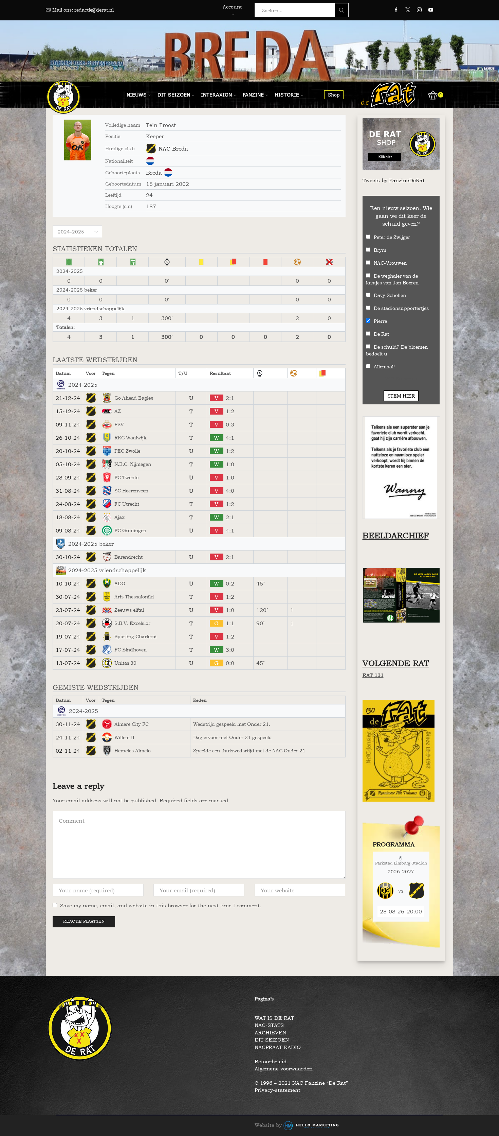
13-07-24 (68, 663)
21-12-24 (68, 398)
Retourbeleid (271, 1061)
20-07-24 (68, 623)
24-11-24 (68, 737)
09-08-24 (68, 530)
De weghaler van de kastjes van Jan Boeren (392, 279)
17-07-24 (68, 649)
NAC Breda (173, 148)
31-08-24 (68, 490)
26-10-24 (68, 437)
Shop (334, 94)
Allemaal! (384, 366)
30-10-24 (68, 557)
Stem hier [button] (401, 395)
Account (232, 6)
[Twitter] (407, 10)
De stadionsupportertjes (401, 308)
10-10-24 (68, 583)
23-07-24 (68, 610)
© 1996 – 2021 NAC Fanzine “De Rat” (301, 1083)
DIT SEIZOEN (272, 1039)
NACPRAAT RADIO (278, 1047)
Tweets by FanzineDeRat (394, 180)
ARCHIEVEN (270, 1032)
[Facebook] (396, 10)
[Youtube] (430, 10)
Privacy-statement (277, 1090)
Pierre (380, 321)
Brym (380, 250)
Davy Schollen (390, 295)
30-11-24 (68, 724)
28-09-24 (68, 477)
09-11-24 (68, 424)
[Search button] (341, 10)
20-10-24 (68, 451)
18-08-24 (68, 517)
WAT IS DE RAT (274, 1018)
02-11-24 (68, 750)
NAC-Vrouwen (390, 263)
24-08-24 (68, 504)
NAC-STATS (269, 1025)
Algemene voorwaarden (284, 1068)
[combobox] (296, 10)
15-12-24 (68, 411)
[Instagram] (419, 10)
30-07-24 (68, 596)
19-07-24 (68, 636)
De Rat (381, 334)
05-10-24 (68, 464)
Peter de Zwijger (392, 237)
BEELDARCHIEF (396, 535)
